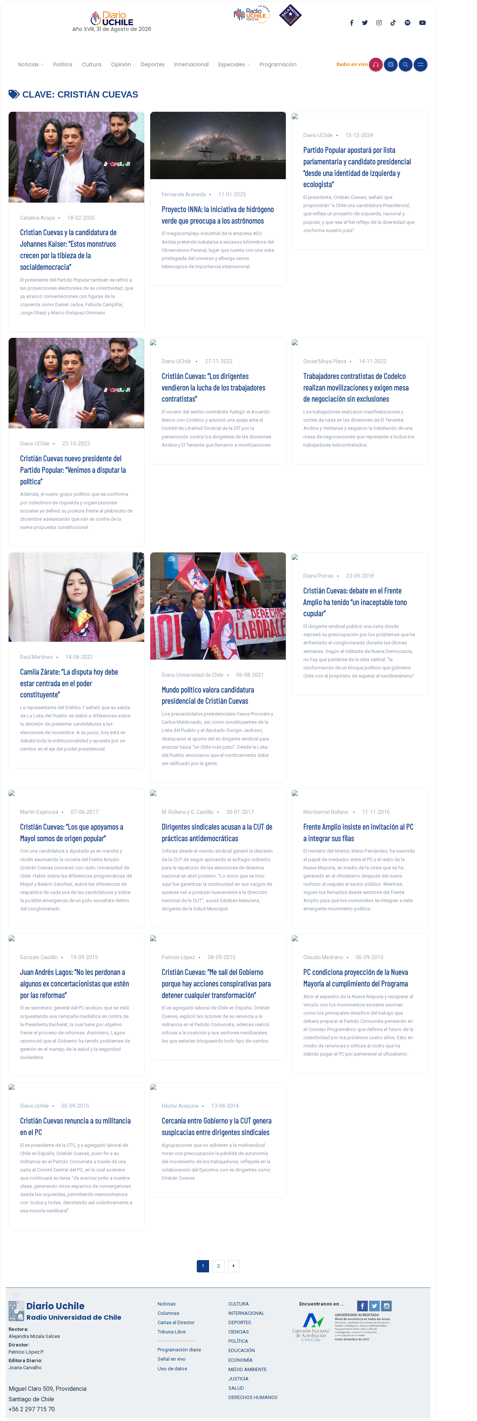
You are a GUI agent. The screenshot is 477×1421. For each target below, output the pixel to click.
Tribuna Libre (172, 1332)
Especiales (231, 64)
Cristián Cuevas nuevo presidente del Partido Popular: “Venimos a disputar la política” (73, 469)
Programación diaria (179, 1349)
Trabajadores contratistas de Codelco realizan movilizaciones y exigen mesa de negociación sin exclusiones (356, 387)
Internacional (191, 64)
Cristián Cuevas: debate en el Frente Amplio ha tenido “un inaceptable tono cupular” (355, 601)
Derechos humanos (253, 1397)
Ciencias (238, 1332)
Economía (240, 1360)
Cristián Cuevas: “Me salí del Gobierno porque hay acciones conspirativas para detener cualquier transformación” (216, 983)
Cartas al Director (176, 1322)
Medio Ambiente (247, 1369)
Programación (278, 64)
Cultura (91, 64)
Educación (241, 1350)
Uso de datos (172, 1368)
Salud (236, 1388)
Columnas (168, 1313)
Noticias (28, 64)
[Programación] (391, 65)
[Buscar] (406, 65)
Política (62, 64)
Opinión (121, 64)
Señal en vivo (172, 1359)
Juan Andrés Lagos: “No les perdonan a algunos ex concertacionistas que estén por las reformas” (74, 983)
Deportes (153, 64)
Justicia (238, 1379)
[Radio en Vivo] (376, 65)
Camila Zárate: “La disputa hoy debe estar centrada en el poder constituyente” (69, 682)
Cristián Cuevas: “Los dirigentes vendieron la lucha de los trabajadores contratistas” (213, 387)
